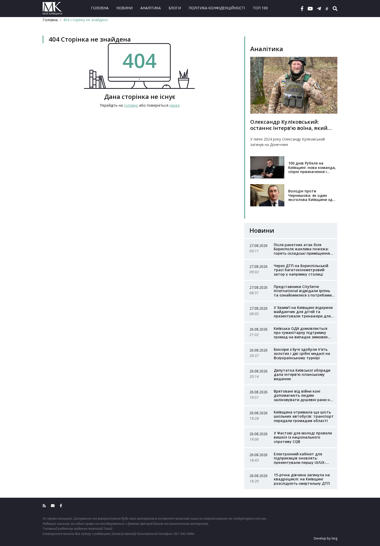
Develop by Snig (325, 538)
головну (131, 105)
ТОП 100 (260, 7)
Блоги (175, 7)
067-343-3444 (184, 533)
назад (174, 105)
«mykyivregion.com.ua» (249, 518)
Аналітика (150, 7)
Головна (100, 7)
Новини (124, 7)
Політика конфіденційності (217, 7)
